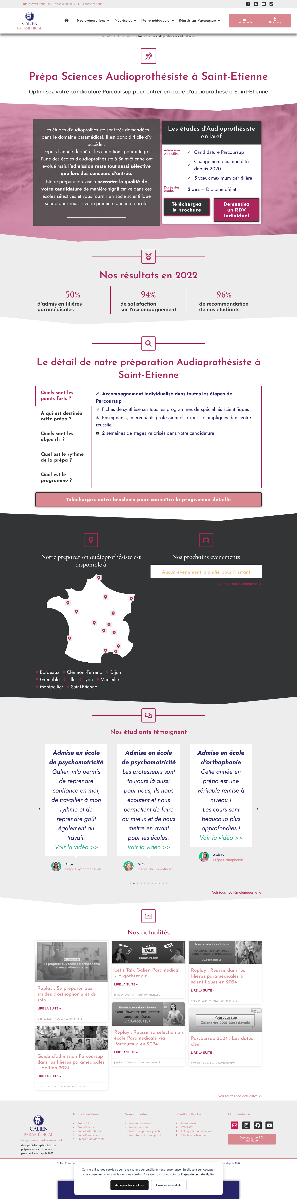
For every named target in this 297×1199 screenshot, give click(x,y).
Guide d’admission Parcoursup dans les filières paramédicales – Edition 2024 (71, 1062)
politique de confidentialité (196, 1174)
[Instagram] (248, 4)
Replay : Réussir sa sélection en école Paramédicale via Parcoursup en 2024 (148, 1038)
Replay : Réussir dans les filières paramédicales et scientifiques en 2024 (218, 976)
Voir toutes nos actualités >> (240, 1096)
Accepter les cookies (129, 1185)
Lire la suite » (49, 1008)
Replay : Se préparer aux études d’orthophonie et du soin (66, 994)
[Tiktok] (271, 4)
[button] (39, 809)
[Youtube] (263, 4)
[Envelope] (234, 1125)
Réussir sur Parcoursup (197, 20)
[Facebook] (256, 4)
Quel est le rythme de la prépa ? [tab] (62, 457)
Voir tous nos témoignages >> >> (237, 892)
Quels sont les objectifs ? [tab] (57, 436)
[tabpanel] (176, 414)
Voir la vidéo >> (76, 847)
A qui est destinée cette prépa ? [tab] (61, 416)
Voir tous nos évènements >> (240, 584)
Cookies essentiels (168, 1185)
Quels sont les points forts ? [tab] (57, 396)
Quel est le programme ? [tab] (56, 477)
